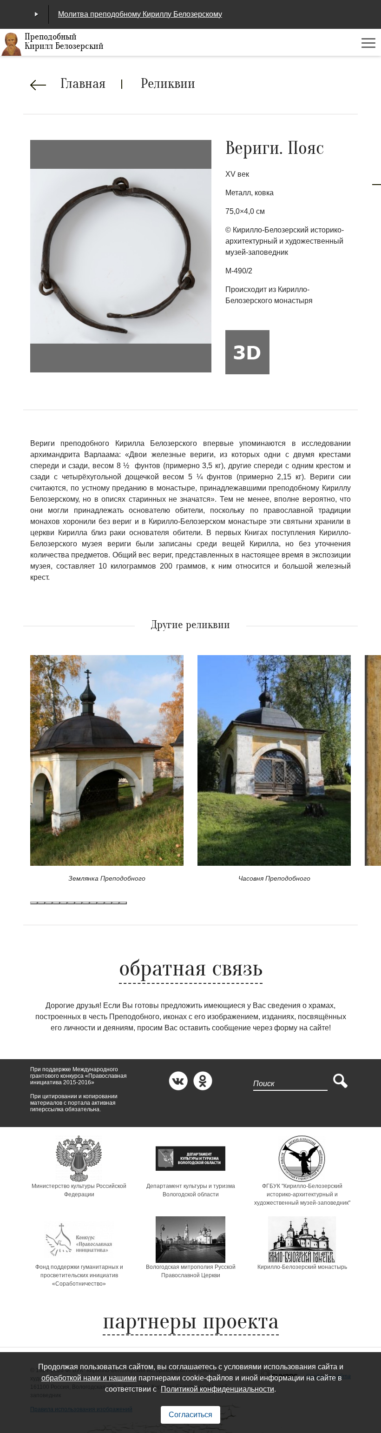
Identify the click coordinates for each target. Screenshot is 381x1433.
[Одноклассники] (202, 1080)
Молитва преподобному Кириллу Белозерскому (140, 14)
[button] (34, 903)
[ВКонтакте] (178, 1080)
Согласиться (190, 1415)
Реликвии (168, 84)
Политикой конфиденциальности (217, 1389)
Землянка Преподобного (106, 878)
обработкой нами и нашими (89, 1378)
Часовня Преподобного (274, 878)
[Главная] (11, 44)
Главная (82, 84)
